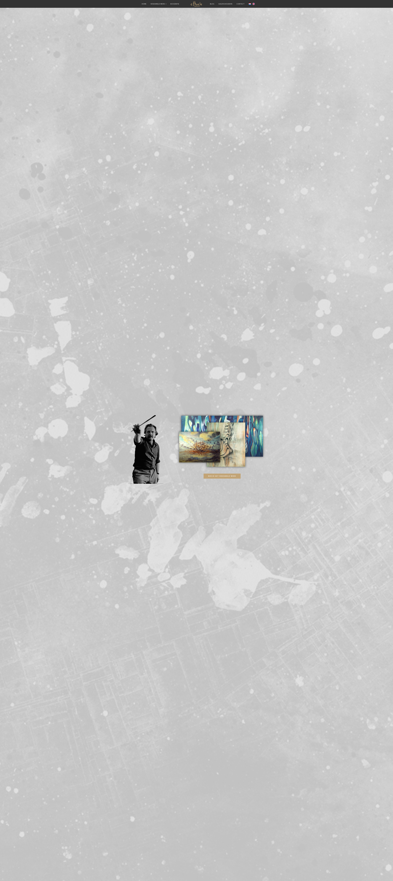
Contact (240, 4)
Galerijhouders (225, 4)
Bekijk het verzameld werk (222, 476)
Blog (212, 4)
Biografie (175, 4)
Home (144, 4)
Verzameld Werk (158, 4)
